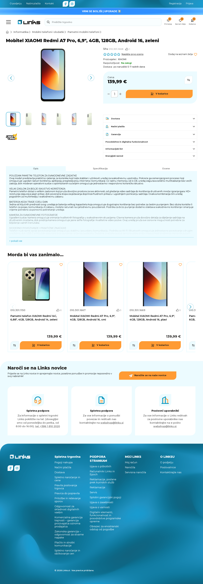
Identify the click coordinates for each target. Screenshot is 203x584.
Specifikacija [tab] (100, 168)
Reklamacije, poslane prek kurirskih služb (103, 481)
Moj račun (131, 462)
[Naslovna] (8, 32)
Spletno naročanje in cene (67, 479)
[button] (91, 78)
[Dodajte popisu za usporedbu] (188, 80)
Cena (111, 77)
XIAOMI (122, 59)
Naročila (130, 467)
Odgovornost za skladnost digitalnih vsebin (67, 509)
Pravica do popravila (67, 493)
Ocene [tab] (166, 168)
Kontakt (49, 3)
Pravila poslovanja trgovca (66, 487)
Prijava (189, 3)
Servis (93, 492)
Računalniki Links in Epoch (102, 473)
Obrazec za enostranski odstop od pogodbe (104, 528)
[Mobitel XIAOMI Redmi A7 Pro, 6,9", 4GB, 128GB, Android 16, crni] (95, 307)
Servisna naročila (135, 472)
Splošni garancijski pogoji (105, 497)
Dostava (60, 472)
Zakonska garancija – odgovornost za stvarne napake (69, 534)
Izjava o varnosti (100, 507)
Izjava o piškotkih (100, 466)
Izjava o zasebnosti (101, 502)
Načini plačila (33, 3)
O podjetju (16, 3)
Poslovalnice (168, 467)
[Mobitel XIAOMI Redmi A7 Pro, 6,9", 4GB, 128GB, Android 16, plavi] (155, 307)
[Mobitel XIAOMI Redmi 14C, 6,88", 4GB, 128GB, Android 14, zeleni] (36, 307)
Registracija (175, 3)
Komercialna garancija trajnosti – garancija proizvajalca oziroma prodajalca (69, 522)
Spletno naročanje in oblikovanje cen (67, 552)
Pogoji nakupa (64, 462)
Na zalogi (126, 63)
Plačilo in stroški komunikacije (65, 544)
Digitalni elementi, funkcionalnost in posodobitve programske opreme (105, 517)
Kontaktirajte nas (170, 472)
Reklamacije (97, 487)
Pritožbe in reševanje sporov (68, 500)
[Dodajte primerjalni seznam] (14, 345)
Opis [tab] (35, 168)
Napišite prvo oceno (132, 54)
